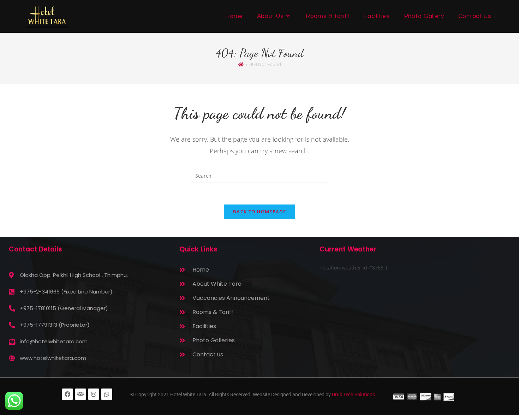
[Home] (241, 64)
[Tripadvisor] (80, 394)
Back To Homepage (259, 211)
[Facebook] (67, 394)
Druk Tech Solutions (353, 394)
